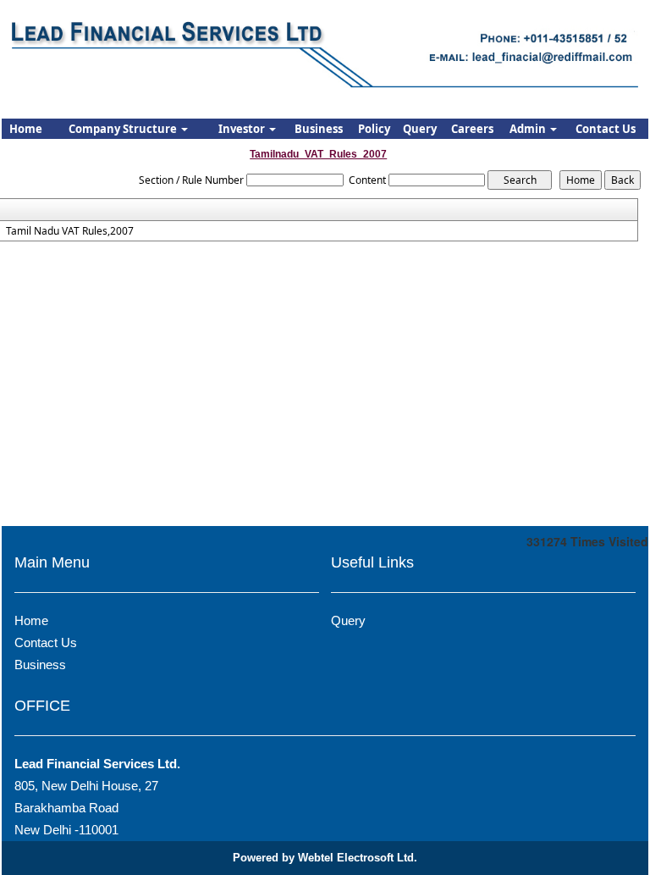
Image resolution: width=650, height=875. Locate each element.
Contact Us (606, 128)
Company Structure (124, 128)
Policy (374, 128)
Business (319, 128)
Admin (529, 128)
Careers (472, 128)
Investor (242, 128)
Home (25, 128)
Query (420, 128)
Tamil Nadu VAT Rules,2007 (70, 231)
